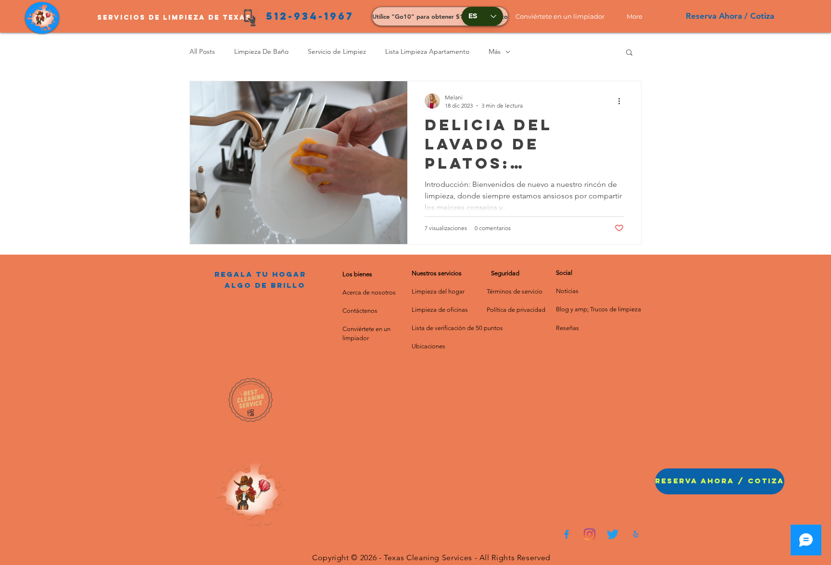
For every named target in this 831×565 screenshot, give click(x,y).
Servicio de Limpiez (337, 51)
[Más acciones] (622, 101)
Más (495, 51)
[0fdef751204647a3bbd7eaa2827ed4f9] (566, 534)
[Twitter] (612, 534)
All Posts (202, 51)
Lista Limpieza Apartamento (427, 51)
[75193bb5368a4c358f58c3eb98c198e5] (636, 534)
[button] (563, 16)
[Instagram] (589, 534)
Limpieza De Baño (261, 51)
